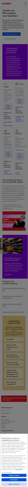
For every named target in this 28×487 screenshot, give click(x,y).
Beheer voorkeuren (14, 484)
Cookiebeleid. (19, 469)
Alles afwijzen (14, 479)
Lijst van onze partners (7, 472)
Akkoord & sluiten (14, 475)
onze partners (13, 448)
